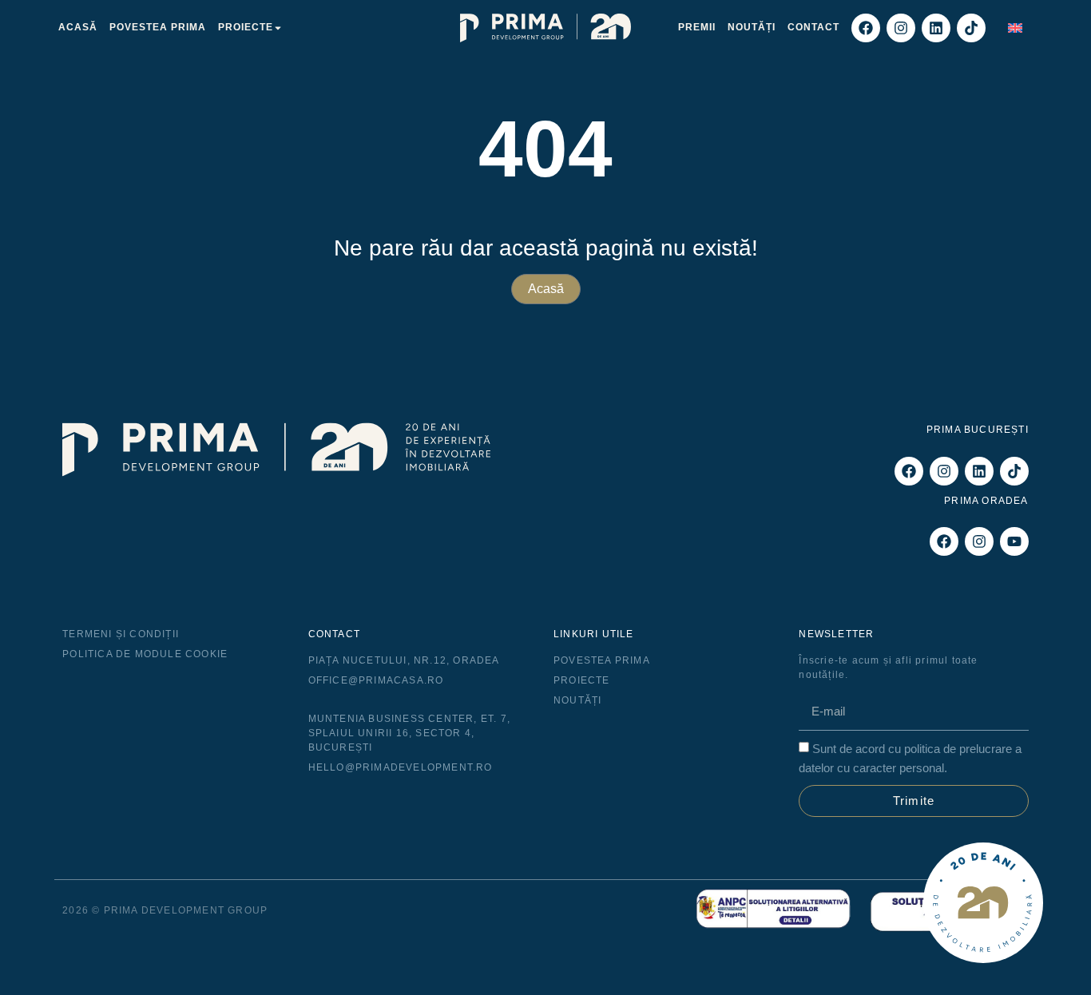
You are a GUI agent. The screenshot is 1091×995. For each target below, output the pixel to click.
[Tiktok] (971, 28)
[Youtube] (1014, 541)
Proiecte (245, 27)
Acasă (77, 27)
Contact (813, 27)
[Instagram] (901, 28)
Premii (697, 27)
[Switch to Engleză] (1015, 27)
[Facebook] (865, 28)
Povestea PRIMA (157, 27)
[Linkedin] (936, 28)
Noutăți (752, 27)
